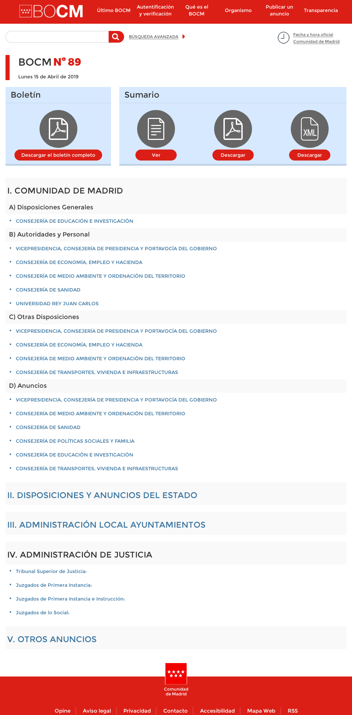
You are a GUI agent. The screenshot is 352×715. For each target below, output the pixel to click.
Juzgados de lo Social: (42, 612)
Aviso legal (97, 710)
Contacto (175, 710)
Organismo (238, 10)
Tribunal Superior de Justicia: (51, 571)
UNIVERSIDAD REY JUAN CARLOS (57, 303)
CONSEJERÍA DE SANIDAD (48, 290)
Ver (156, 155)
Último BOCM (114, 10)
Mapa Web (261, 710)
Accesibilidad (217, 710)
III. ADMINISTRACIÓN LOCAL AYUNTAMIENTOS (106, 525)
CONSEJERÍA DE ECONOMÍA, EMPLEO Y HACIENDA (79, 262)
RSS (293, 710)
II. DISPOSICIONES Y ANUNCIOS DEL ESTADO (102, 495)
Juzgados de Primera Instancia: (54, 585)
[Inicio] (51, 11)
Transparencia (321, 10)
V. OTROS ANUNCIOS (52, 639)
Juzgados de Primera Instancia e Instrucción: (70, 599)
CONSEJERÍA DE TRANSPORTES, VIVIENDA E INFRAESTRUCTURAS (97, 372)
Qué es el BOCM (196, 10)
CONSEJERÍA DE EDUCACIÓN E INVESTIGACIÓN (74, 221)
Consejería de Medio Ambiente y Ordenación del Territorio (100, 276)
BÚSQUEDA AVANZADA (153, 36)
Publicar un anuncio (279, 10)
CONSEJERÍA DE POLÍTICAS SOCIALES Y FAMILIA (75, 441)
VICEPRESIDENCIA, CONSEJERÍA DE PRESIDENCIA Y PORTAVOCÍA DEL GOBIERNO (116, 248)
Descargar (233, 155)
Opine (62, 710)
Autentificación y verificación (155, 10)
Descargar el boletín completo (58, 155)
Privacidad (137, 710)
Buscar (116, 40)
